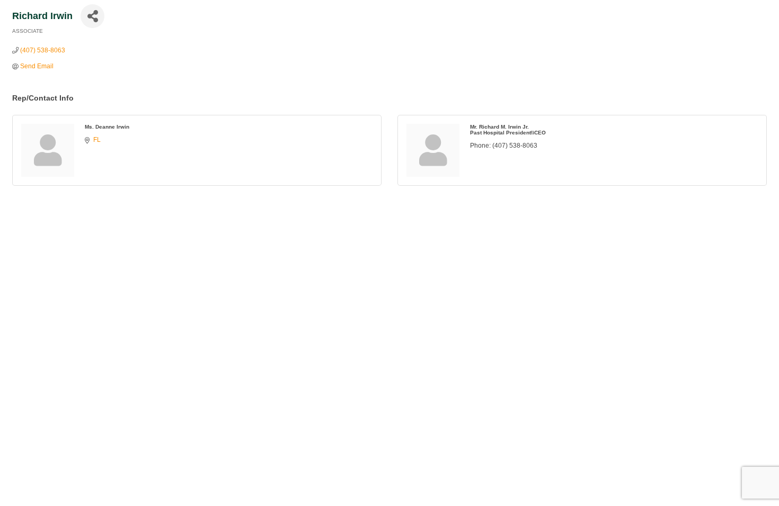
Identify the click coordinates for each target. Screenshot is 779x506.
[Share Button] (92, 16)
